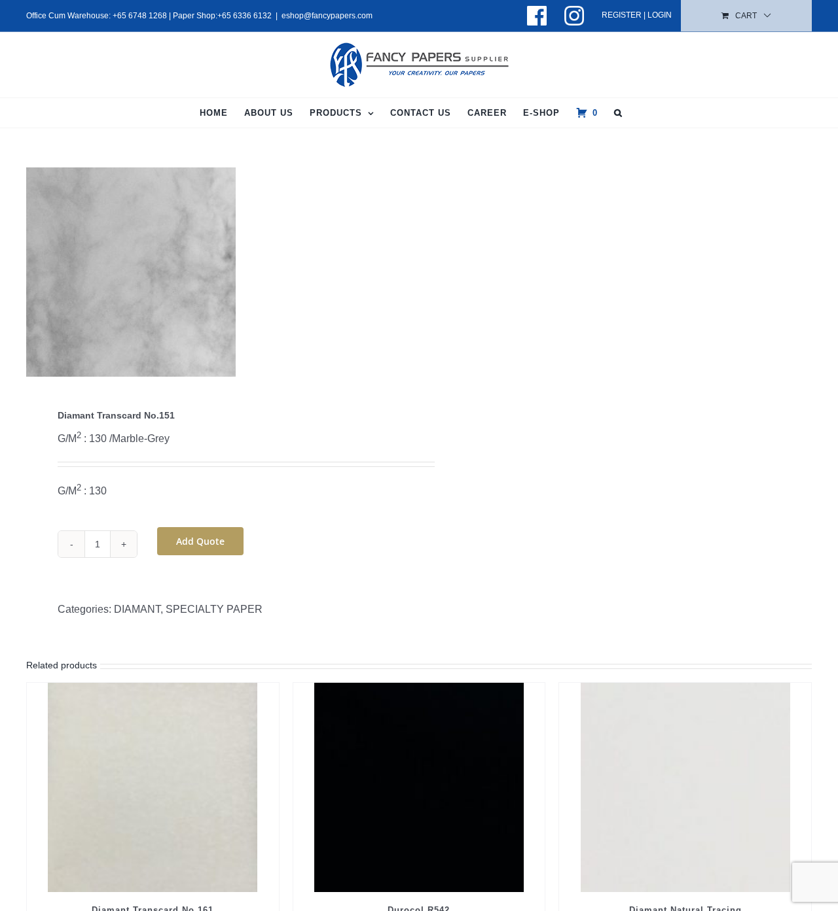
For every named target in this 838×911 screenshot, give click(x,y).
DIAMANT (137, 609)
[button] (618, 113)
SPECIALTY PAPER (214, 609)
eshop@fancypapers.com (327, 15)
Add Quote (200, 541)
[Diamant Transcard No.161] (153, 787)
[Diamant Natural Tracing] (685, 787)
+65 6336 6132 (244, 15)
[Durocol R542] (419, 787)
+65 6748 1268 (140, 15)
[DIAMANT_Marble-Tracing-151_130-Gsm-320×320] (214, 272)
